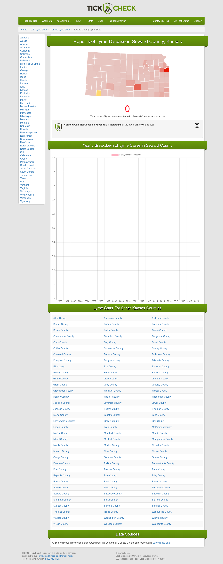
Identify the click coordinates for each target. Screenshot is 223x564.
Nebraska (25, 125)
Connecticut (26, 57)
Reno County (159, 469)
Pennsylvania (27, 161)
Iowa (22, 86)
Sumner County (160, 505)
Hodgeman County (161, 396)
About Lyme (63, 20)
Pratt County (59, 469)
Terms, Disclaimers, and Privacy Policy (55, 555)
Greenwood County (63, 390)
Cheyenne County (161, 336)
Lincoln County (111, 420)
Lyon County (110, 427)
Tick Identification (117, 20)
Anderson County (113, 318)
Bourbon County (160, 324)
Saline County (60, 487)
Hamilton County (112, 390)
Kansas (24, 89)
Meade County (159, 433)
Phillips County (111, 463)
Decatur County (112, 354)
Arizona (24, 44)
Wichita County (159, 517)
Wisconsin (25, 197)
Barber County (60, 324)
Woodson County (113, 523)
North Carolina (27, 145)
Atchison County (160, 318)
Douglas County (112, 360)
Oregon (24, 158)
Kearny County (111, 408)
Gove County (111, 378)
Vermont (24, 184)
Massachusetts (28, 106)
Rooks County (60, 481)
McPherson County (162, 427)
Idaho (23, 76)
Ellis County (110, 366)
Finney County (60, 372)
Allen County (59, 318)
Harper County (159, 390)
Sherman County (62, 499)
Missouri (24, 119)
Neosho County (61, 451)
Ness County (110, 451)
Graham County (160, 378)
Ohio (22, 152)
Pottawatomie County (163, 463)
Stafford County (160, 499)
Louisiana (25, 96)
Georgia (24, 70)
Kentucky (25, 93)
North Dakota (27, 148)
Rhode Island (27, 165)
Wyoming (25, 201)
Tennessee (26, 175)
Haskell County (111, 396)
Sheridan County (160, 493)
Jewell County (159, 402)
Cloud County (159, 342)
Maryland (25, 103)
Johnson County (61, 408)
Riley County (158, 475)
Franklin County (160, 372)
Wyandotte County (161, 523)
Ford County (110, 372)
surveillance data (161, 542)
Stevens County (112, 505)
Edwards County (160, 360)
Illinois (23, 80)
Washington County (114, 517)
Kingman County (160, 408)
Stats (90, 20)
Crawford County (62, 354)
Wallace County (61, 517)
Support (198, 20)
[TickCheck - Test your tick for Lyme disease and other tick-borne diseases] (111, 7)
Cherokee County (113, 336)
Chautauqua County (63, 336)
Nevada (24, 129)
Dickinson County (161, 354)
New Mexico (26, 139)
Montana (24, 122)
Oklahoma (25, 155)
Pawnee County (61, 463)
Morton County (111, 445)
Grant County (60, 384)
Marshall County (112, 433)
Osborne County (112, 457)
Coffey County (60, 348)
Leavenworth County (64, 420)
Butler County (111, 330)
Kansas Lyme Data (60, 29)
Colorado (25, 53)
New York (25, 142)
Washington (26, 191)
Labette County (112, 414)
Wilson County (60, 523)
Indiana (24, 83)
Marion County (61, 433)
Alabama (24, 37)
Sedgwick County (161, 487)
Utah (22, 181)
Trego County (111, 511)
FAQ (78, 20)
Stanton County (61, 505)
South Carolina (28, 168)
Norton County (159, 451)
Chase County (159, 330)
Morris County (60, 445)
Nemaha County (160, 445)
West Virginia (27, 194)
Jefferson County (112, 402)
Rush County (110, 481)
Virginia (24, 188)
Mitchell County (112, 439)
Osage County (60, 457)
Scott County (110, 487)
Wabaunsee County (162, 511)
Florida (23, 67)
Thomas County (61, 511)
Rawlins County (112, 469)
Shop (100, 20)
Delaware (25, 60)
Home (24, 29)
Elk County (58, 366)
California (25, 50)
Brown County (60, 330)
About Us (47, 20)
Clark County (60, 342)
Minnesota (25, 112)
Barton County (111, 324)
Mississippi (25, 116)
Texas (23, 178)
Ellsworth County (160, 366)
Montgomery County (162, 439)
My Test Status (181, 20)
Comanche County (113, 348)
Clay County (110, 342)
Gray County (110, 384)
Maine (23, 99)
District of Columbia (30, 63)
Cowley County (159, 348)
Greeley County (160, 384)
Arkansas (25, 47)
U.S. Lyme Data (39, 29)
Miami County (60, 439)
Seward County (61, 493)
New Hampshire (28, 132)
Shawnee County (113, 493)
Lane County (158, 414)
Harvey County (61, 396)
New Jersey (26, 135)
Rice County (110, 475)
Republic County (61, 475)
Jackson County (61, 402)
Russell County (159, 481)
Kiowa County (60, 414)
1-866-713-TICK (52, 558)
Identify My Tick (161, 20)
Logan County (60, 427)
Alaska (23, 40)
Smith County (111, 499)
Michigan (25, 109)
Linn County (158, 420)
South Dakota (27, 171)
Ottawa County (159, 457)
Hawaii (23, 73)
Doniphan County (62, 360)
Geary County (60, 378)
